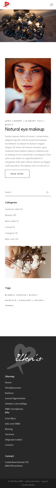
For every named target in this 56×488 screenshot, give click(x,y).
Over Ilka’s (10, 418)
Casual (8, 227)
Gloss (32, 295)
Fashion (21, 295)
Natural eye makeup (24, 129)
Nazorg (9, 429)
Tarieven (9, 434)
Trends (9, 306)
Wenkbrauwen (13, 388)
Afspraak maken (13, 439)
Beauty (9, 125)
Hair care (10, 239)
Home (8, 382)
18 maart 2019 (34, 121)
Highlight (25, 300)
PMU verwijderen (14, 409)
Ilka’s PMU (18, 481)
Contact (9, 445)
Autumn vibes (12, 209)
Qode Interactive (32, 481)
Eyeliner (9, 393)
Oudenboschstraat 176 (17, 462)
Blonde (9, 295)
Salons (38, 300)
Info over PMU (12, 424)
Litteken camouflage (16, 404)
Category (9, 233)
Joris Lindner (13, 121)
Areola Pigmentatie (15, 398)
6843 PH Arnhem (14, 466)
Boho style (10, 221)
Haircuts (10, 300)
